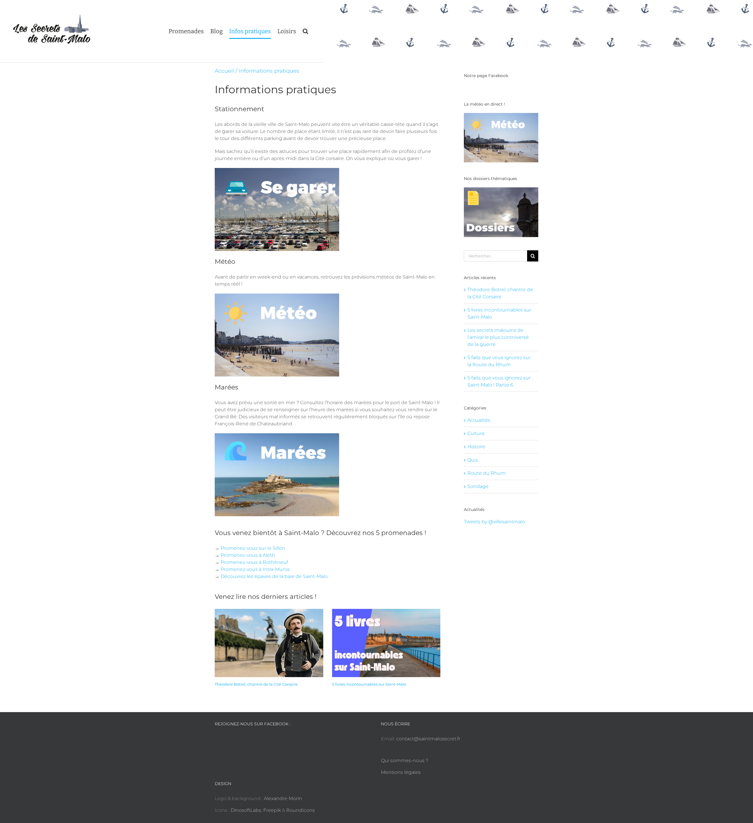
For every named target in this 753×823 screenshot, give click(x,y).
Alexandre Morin (283, 798)
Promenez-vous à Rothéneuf (254, 562)
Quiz (472, 460)
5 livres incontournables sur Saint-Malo (369, 684)
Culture (476, 433)
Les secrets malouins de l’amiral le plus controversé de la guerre (498, 337)
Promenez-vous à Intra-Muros (255, 569)
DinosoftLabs (246, 810)
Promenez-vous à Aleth (248, 555)
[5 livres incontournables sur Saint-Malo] (386, 643)
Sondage (478, 486)
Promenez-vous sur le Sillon (253, 548)
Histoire (476, 446)
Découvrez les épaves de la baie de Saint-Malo (274, 576)
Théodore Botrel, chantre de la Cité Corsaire (256, 684)
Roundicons (300, 810)
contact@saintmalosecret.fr (428, 739)
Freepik (272, 810)
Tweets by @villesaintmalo (494, 521)
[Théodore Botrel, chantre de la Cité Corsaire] (269, 643)
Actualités (478, 420)
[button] (305, 31)
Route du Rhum (486, 473)
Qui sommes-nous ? (404, 760)
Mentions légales (401, 772)
